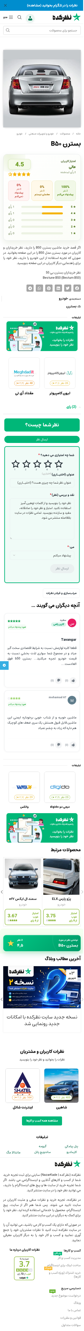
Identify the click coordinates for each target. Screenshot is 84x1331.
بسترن (71, 306)
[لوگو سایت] (67, 17)
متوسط (36, 465)
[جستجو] (19, 17)
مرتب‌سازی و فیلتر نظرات (61, 593)
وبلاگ (77, 1303)
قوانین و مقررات (70, 1318)
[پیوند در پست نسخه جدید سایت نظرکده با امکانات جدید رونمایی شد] (42, 987)
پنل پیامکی (71, 1146)
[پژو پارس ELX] (61, 877)
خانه (78, 133)
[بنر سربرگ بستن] (5, 5)
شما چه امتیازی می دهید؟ (56, 455)
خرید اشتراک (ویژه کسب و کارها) (63, 1274)
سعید (63, 620)
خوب (47, 465)
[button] (77, 288)
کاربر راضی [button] (58, 624)
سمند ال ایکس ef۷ (23, 899)
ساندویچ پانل (42, 1152)
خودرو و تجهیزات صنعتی (41, 133)
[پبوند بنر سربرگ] (42, 5)
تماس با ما (74, 1310)
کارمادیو (72, 1152)
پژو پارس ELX (61, 899)
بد (25, 465)
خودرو (20, 133)
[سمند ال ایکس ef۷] (23, 877)
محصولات (64, 133)
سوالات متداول (71, 1325)
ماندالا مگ (13, 1152)
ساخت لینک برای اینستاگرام (64, 1265)
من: (70, 547)
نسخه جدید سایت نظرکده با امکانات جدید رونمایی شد (42, 1020)
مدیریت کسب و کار (67, 1257)
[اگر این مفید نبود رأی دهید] (58, 680)
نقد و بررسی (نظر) (62, 495)
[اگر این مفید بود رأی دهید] (73, 680)
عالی (58, 465)
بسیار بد (15, 465)
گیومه (42, 1146)
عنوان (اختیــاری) (58, 474)
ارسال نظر (42, 439)
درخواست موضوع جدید (65, 1295)
